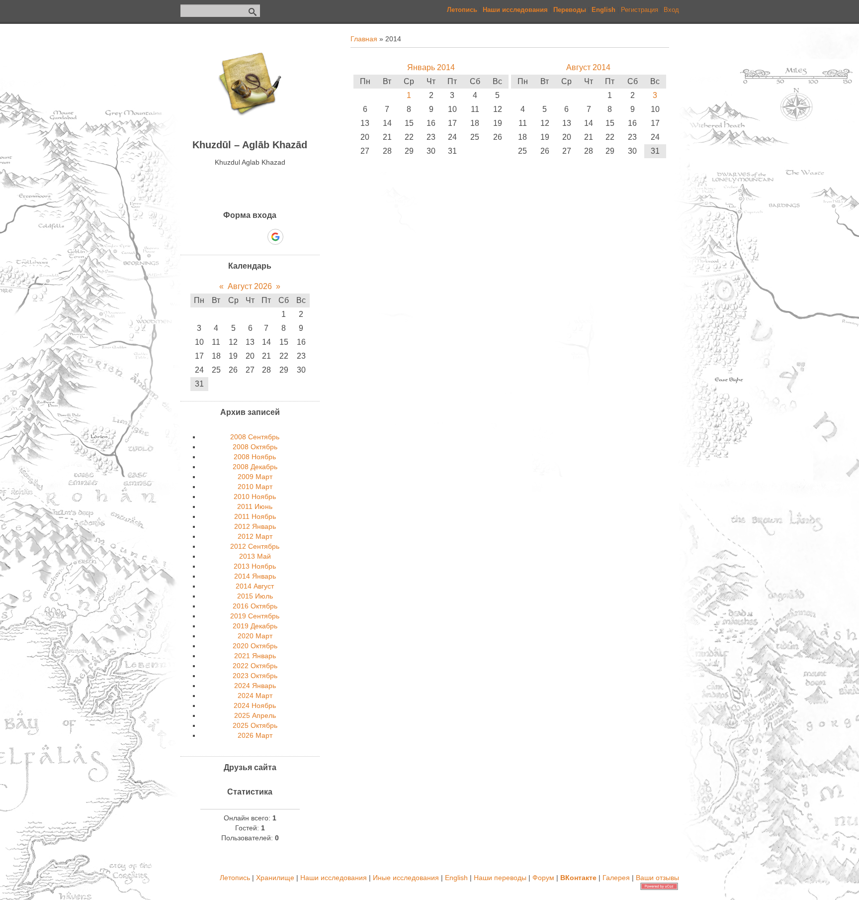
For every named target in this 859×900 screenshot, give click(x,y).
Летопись (235, 878)
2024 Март (255, 696)
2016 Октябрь (255, 606)
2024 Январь (255, 686)
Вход (671, 9)
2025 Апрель (255, 715)
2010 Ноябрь (255, 496)
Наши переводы (500, 878)
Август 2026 (250, 286)
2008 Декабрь (255, 467)
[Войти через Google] (275, 237)
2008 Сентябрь (254, 437)
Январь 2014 (431, 67)
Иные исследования (406, 878)
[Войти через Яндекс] (258, 236)
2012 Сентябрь (254, 546)
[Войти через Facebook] (241, 236)
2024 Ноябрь (255, 705)
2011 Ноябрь (255, 516)
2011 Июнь (254, 506)
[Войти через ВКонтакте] (224, 236)
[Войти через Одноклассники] (292, 236)
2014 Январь (255, 576)
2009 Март (255, 477)
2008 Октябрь (255, 447)
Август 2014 (588, 67)
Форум (543, 878)
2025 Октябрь (255, 725)
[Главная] (250, 125)
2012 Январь (255, 526)
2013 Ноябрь (255, 566)
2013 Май (255, 556)
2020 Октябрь (255, 646)
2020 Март (255, 636)
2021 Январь (255, 656)
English (456, 878)
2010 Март (255, 487)
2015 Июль (255, 596)
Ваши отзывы (657, 878)
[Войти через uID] (207, 236)
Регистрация (639, 9)
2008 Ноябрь (255, 457)
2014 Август (255, 586)
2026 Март (255, 735)
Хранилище (275, 878)
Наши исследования (333, 878)
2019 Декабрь (255, 626)
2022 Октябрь (255, 666)
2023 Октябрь (255, 676)
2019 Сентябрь (254, 616)
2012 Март (255, 536)
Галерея (616, 878)
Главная (363, 39)
